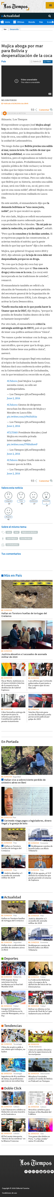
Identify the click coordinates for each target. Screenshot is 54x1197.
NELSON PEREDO (9, 100)
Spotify (52, 1171)
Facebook (26, 1171)
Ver (6, 29)
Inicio (7, 22)
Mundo (31, 22)
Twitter (30, 1171)
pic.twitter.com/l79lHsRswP (22, 444)
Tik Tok (45, 1171)
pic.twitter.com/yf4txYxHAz (22, 416)
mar (16, 532)
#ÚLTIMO (12, 432)
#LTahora (12, 381)
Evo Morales (26, 538)
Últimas (20, 22)
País (41, 22)
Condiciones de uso (9, 1193)
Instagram (37, 1171)
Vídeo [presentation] (48, 62)
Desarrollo (14, 29)
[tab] (36, 61)
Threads (48, 1171)
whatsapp (33, 1171)
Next (53, 22)
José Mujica (12, 538)
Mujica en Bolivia (29, 532)
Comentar (44, 109)
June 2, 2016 (13, 398)
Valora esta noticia (12, 487)
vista (3, 746)
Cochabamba (12, 544)
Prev (1, 22)
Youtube (41, 1171)
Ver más (4, 580)
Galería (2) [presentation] (37, 62)
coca (9, 532)
